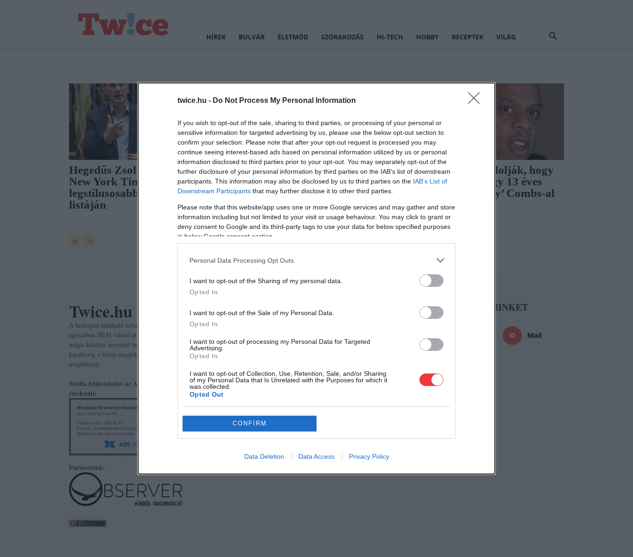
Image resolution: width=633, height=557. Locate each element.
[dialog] (316, 278)
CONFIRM (250, 423)
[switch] (431, 280)
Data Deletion (264, 456)
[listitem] (316, 260)
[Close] (477, 101)
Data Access (316, 456)
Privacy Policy (369, 456)
